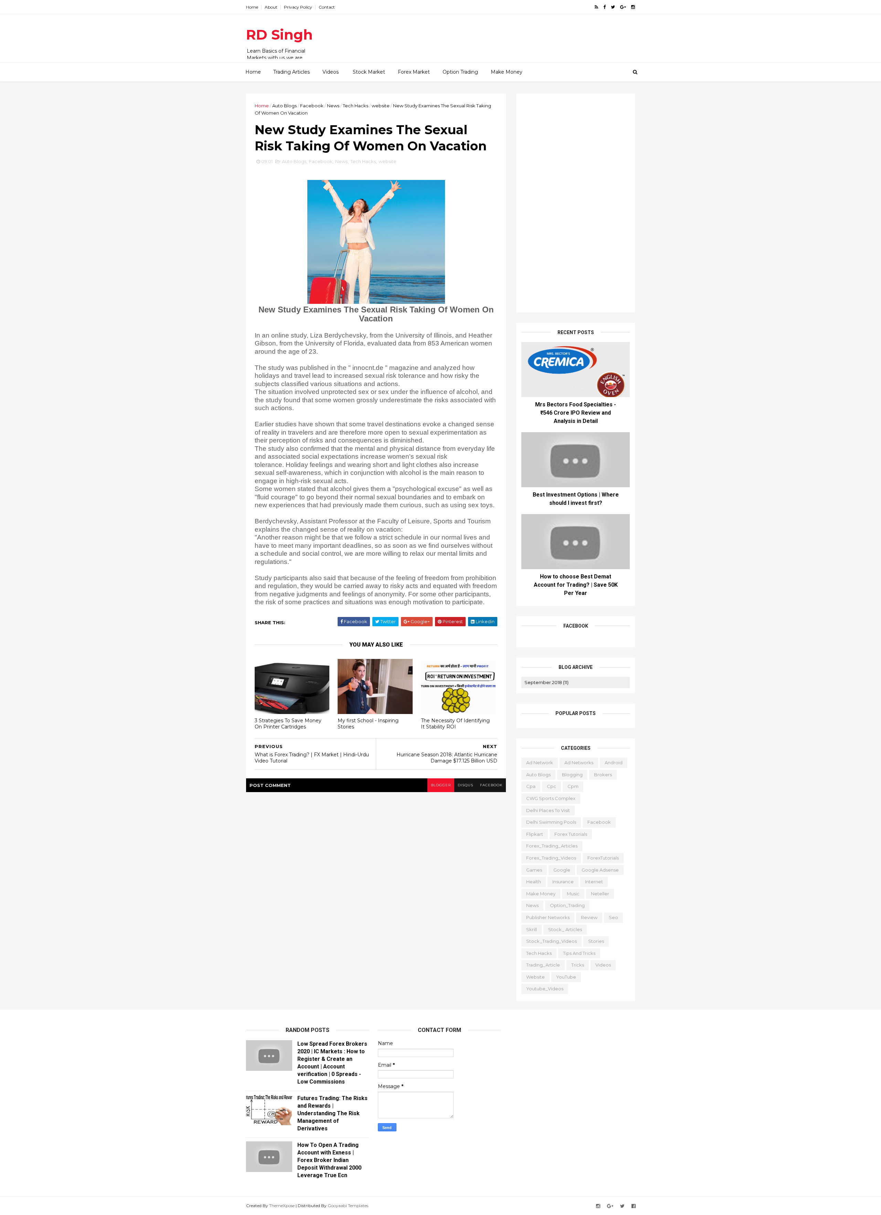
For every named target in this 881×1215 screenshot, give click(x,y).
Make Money (506, 72)
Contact (327, 7)
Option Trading (460, 72)
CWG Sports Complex (550, 798)
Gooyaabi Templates (348, 1205)
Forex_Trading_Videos (551, 858)
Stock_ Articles (565, 929)
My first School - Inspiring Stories (368, 723)
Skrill (531, 929)
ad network (539, 762)
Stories (596, 941)
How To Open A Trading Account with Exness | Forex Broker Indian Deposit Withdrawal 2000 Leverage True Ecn (329, 1160)
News (333, 105)
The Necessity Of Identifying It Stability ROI (455, 723)
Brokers (603, 774)
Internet (594, 881)
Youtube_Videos (544, 988)
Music (573, 893)
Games (534, 870)
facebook (491, 785)
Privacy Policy (298, 7)
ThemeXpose (282, 1205)
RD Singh (279, 34)
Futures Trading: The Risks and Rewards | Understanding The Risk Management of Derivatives (332, 1113)
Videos (330, 72)
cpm (573, 786)
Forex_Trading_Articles (551, 846)
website (381, 105)
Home (252, 7)
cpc (551, 786)
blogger (441, 785)
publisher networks (548, 917)
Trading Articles (291, 72)
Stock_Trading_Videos (551, 941)
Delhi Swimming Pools (551, 822)
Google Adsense (600, 870)
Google (561, 870)
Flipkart (534, 834)
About (271, 7)
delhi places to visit (548, 810)
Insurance (563, 881)
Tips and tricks (579, 953)
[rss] (596, 7)
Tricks (577, 965)
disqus (465, 785)
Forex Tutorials (570, 834)
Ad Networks (578, 762)
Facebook (311, 105)
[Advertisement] (509, 34)
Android (614, 762)
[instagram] (633, 7)
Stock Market (369, 72)
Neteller (600, 893)
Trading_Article (543, 965)
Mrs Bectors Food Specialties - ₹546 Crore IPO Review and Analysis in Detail (575, 412)
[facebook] (604, 7)
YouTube (566, 977)
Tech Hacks (355, 105)
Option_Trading (567, 905)
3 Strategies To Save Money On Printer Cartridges (288, 723)
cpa (530, 786)
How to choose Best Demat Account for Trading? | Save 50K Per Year (576, 584)
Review (589, 917)
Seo (613, 917)
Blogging (572, 774)
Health (533, 881)
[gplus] (623, 7)
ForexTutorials (603, 858)
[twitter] (613, 7)
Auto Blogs (284, 105)
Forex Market (414, 72)
